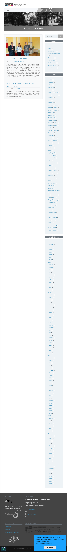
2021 (49, 388)
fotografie (51, 200)
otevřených (55, 195)
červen (51, 247)
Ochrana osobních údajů (10, 531)
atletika (56, 108)
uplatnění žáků (52, 202)
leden (51, 260)
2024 (49, 292)
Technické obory (53, 68)
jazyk (54, 220)
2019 (49, 433)
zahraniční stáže (52, 215)
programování (52, 115)
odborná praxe (52, 155)
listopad (51, 267)
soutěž (50, 80)
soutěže (50, 171)
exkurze (51, 85)
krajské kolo (51, 186)
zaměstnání (51, 176)
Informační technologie (54, 54)
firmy (55, 173)
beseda (56, 110)
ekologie (55, 143)
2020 (49, 416)
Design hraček (52, 60)
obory (57, 200)
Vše (49, 46)
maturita (50, 145)
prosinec (52, 265)
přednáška (56, 95)
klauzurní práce (52, 120)
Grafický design (52, 63)
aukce (50, 181)
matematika (51, 103)
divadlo (55, 230)
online (54, 197)
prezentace (51, 113)
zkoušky (50, 138)
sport (50, 100)
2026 (49, 242)
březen (51, 255)
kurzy (56, 125)
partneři (50, 210)
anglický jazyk (52, 153)
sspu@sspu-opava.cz (32, 512)
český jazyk (51, 133)
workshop (51, 98)
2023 (49, 323)
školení (56, 130)
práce (57, 93)
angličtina (51, 93)
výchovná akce (52, 178)
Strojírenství (52, 58)
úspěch (50, 166)
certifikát (51, 128)
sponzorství (51, 207)
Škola (50, 49)
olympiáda (51, 188)
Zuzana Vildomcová (19, 61)
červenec (52, 245)
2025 (49, 262)
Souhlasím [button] (50, 547)
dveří (50, 197)
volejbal (55, 218)
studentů (51, 123)
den (49, 195)
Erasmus (50, 223)
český (50, 220)
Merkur (56, 171)
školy (55, 228)
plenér (50, 143)
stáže (56, 138)
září (50, 272)
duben (51, 252)
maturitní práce (52, 158)
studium (55, 140)
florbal (50, 228)
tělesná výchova (52, 183)
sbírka (50, 218)
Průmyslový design (53, 65)
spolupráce (51, 87)
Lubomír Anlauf (17, 89)
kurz (57, 105)
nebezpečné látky (53, 225)
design (50, 160)
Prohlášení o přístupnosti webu (12, 533)
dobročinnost (52, 168)
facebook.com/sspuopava (32, 517)
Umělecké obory (53, 51)
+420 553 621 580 (31, 509)
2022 (49, 355)
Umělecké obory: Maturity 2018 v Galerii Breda (20, 85)
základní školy (52, 118)
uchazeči (51, 125)
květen (51, 250)
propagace (51, 135)
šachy (50, 140)
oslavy (55, 205)
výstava (50, 90)
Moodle (7, 528)
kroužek (50, 173)
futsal (50, 230)
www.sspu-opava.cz (32, 514)
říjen (50, 270)
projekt (50, 108)
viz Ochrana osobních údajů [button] (44, 543)
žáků (50, 95)
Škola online (8, 527)
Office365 (7, 530)
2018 (49, 464)
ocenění (50, 110)
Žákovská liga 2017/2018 (16, 59)
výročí (50, 205)
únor (50, 257)
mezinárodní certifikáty (53, 191)
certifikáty (51, 105)
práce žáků (51, 82)
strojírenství (51, 148)
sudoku (50, 150)
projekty (50, 130)
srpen (51, 335)
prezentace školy (53, 163)
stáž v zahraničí (52, 213)
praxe (56, 123)
